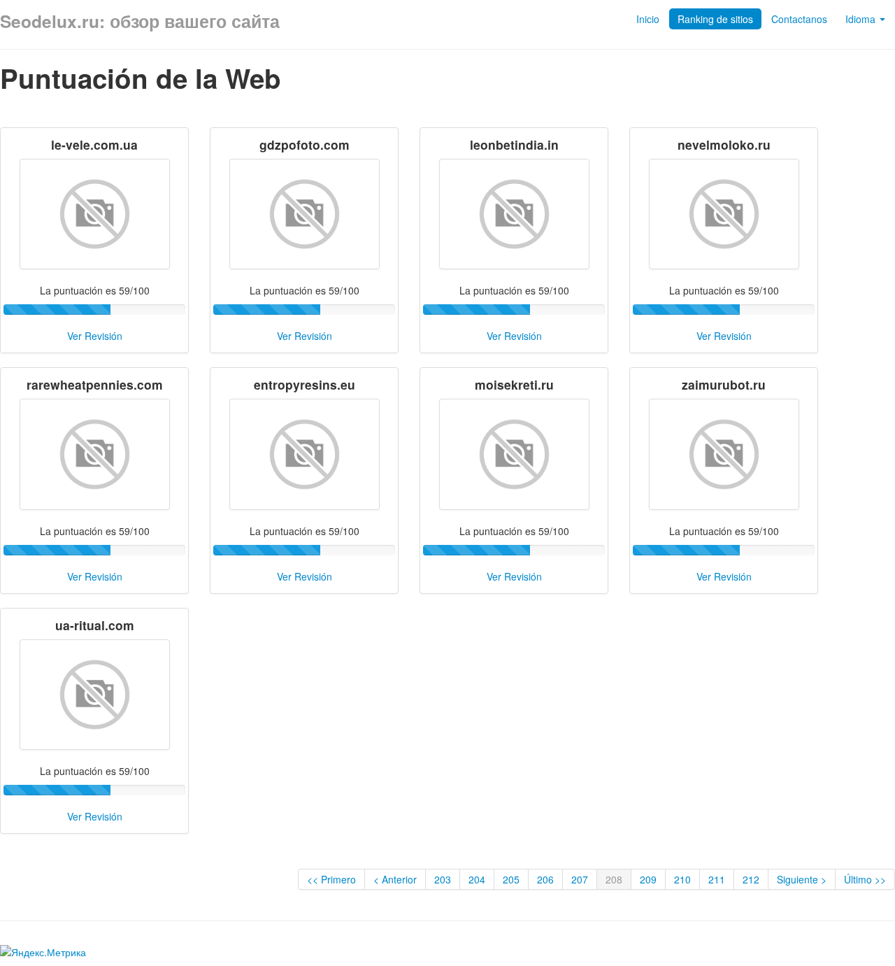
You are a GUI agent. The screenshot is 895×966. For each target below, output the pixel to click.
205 (511, 879)
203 (442, 879)
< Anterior (395, 879)
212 (751, 879)
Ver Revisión (94, 336)
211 (716, 879)
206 (545, 879)
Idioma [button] (861, 19)
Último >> (865, 879)
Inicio (647, 19)
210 (682, 879)
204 (476, 879)
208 (614, 879)
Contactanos (799, 19)
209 (648, 879)
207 (579, 879)
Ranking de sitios (715, 19)
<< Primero (331, 879)
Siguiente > (801, 879)
